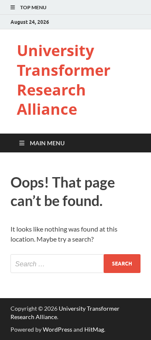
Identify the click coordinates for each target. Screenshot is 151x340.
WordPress (57, 329)
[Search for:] (75, 263)
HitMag (94, 329)
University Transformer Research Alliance (63, 79)
